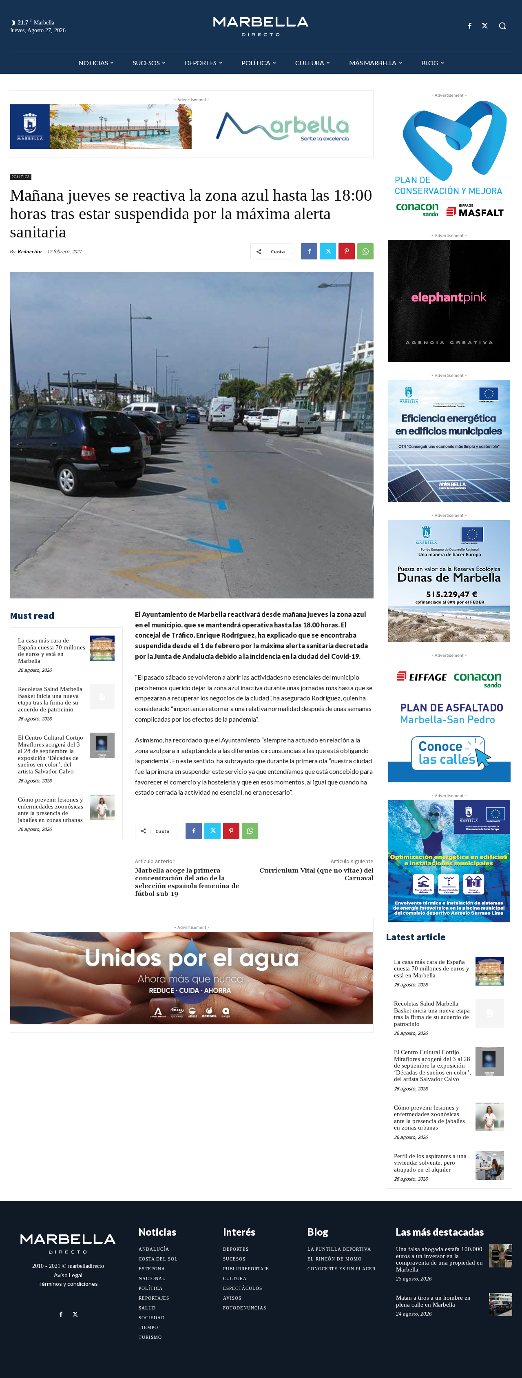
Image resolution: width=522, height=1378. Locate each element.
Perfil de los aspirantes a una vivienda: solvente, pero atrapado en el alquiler (430, 1163)
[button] (502, 25)
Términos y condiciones (68, 1283)
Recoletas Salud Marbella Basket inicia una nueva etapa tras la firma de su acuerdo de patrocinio (50, 699)
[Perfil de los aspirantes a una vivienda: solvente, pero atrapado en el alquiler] (490, 1165)
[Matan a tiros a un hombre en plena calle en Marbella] (500, 1304)
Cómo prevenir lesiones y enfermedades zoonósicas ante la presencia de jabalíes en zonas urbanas (50, 809)
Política (20, 176)
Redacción (30, 251)
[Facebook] (470, 25)
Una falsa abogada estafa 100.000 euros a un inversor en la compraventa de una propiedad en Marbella (439, 1259)
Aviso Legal (68, 1275)
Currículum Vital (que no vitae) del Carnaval (316, 874)
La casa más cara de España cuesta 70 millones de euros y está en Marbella (51, 650)
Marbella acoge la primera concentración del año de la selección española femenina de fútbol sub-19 (187, 882)
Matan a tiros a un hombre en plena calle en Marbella (433, 1301)
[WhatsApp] (365, 251)
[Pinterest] (346, 251)
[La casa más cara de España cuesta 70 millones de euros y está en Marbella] (102, 648)
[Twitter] (485, 25)
